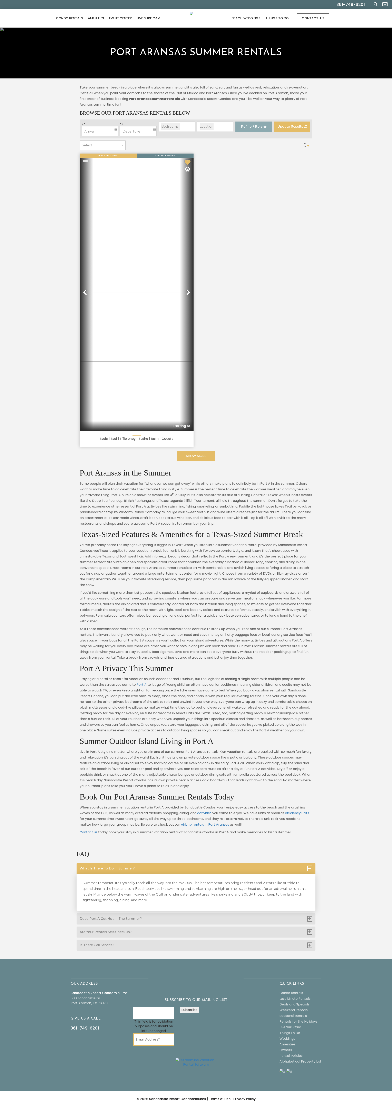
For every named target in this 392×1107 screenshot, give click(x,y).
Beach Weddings (246, 18)
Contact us (88, 832)
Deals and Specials (295, 1004)
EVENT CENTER (120, 18)
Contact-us (313, 18)
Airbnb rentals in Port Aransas (205, 824)
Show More (196, 455)
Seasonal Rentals (293, 1015)
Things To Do (277, 18)
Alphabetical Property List (300, 1061)
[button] (253, 127)
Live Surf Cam (148, 18)
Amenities (96, 18)
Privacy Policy (244, 1099)
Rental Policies (291, 1055)
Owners (286, 1050)
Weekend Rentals (294, 1010)
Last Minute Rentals (295, 998)
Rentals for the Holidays (298, 1021)
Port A (142, 684)
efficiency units (297, 813)
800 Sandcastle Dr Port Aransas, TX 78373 (89, 1000)
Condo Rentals (69, 18)
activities (204, 813)
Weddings (287, 1038)
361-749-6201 (85, 1028)
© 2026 (171, 1099)
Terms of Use (220, 1099)
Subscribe (189, 1009)
